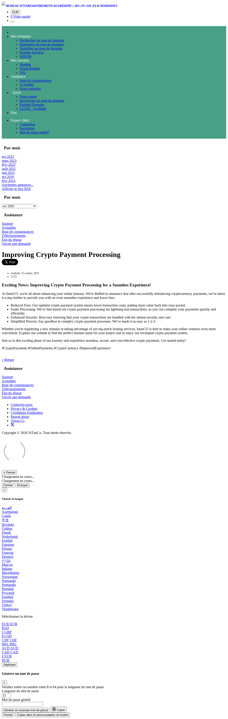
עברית (6, 561)
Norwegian (10, 577)
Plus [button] (14, 113)
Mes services (20, 60)
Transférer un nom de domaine (41, 48)
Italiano (7, 569)
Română (8, 589)
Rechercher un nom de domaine (42, 40)
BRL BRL (9, 644)
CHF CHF (9, 640)
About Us (17, 421)
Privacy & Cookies (24, 409)
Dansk (6, 532)
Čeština (7, 528)
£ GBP (7, 632)
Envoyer (22, 485)
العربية (7, 508)
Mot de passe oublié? (34, 132)
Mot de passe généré (16, 700)
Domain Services (32, 52)
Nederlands (10, 536)
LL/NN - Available (33, 108)
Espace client (20, 120)
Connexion (27, 124)
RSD (5, 628)
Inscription (27, 128)
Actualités (27, 84)
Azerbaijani (10, 512)
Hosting (25, 64)
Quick (16, 92)
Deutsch (7, 557)
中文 (5, 520)
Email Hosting (30, 68)
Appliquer (10, 664)
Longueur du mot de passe (20, 691)
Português (9, 581)
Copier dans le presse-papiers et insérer (42, 715)
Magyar (7, 565)
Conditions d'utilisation (27, 413)
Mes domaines (21, 36)
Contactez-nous (22, 404)
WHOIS (25, 56)
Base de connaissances (35, 80)
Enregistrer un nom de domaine (42, 44)
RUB (5, 660)
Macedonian (10, 573)
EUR (15, 12)
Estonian (8, 544)
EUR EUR (9, 624)
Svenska (8, 601)
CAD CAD (10, 652)
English (7, 540)
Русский (8, 593)
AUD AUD (10, 648)
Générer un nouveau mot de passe (26, 710)
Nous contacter (30, 88)
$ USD (7, 636)
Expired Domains (32, 104)
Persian (7, 548)
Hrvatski (8, 524)
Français (8, 552)
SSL (23, 72)
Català (6, 516)
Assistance (18, 76)
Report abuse (20, 417)
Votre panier (28, 96)
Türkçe (7, 605)
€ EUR (7, 656)
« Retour (8, 360)
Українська (10, 609)
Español (7, 597)
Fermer (8, 485)
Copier (60, 710)
